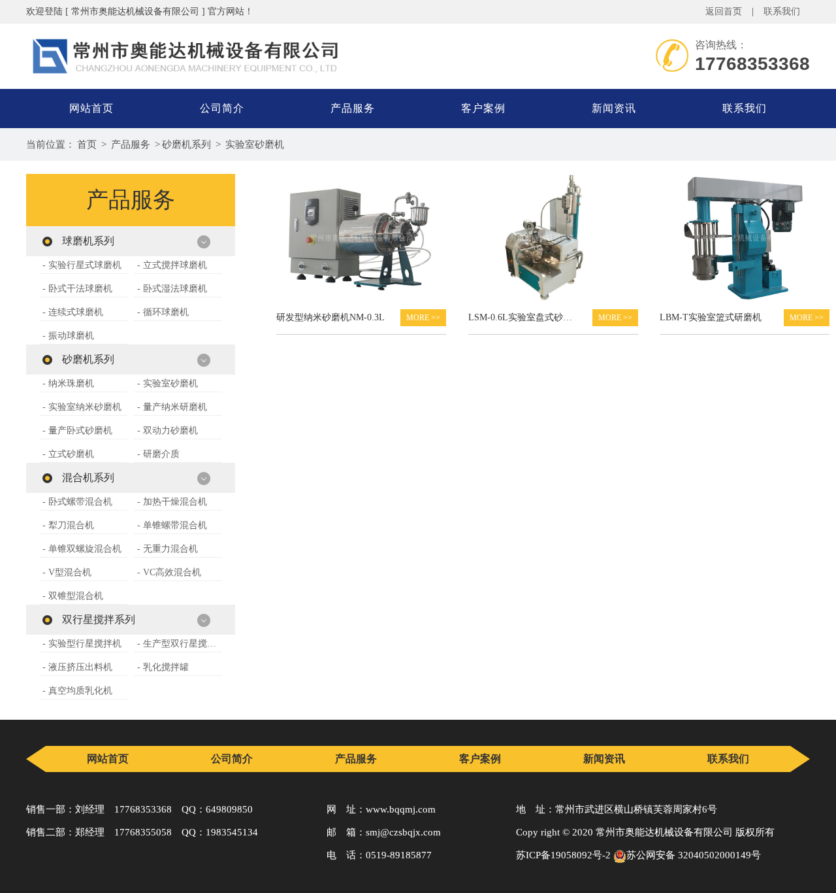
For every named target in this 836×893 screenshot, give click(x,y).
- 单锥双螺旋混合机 (81, 549)
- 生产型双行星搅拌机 (179, 644)
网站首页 (91, 108)
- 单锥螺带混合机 (172, 525)
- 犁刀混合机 (68, 525)
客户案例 (483, 108)
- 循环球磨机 (163, 312)
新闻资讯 (614, 108)
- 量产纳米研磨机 (172, 407)
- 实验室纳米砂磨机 (81, 407)
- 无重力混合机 (167, 549)
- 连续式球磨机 (72, 312)
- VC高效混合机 (169, 572)
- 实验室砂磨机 (167, 383)
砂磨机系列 (186, 144)
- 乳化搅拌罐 (163, 667)
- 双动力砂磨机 (167, 430)
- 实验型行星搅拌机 (81, 644)
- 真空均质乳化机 (77, 691)
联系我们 (782, 11)
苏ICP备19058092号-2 (563, 855)
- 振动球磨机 (68, 336)
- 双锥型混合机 (72, 596)
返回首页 (723, 11)
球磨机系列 (88, 240)
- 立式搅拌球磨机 (172, 265)
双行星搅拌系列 (98, 619)
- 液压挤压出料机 (77, 667)
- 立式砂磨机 (68, 454)
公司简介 (222, 108)
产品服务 (352, 108)
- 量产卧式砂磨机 (77, 430)
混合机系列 (88, 477)
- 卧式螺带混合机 (77, 502)
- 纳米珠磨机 (68, 383)
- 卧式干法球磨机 (77, 289)
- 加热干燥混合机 (172, 502)
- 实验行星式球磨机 (81, 265)
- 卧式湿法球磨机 (172, 289)
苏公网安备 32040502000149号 (693, 855)
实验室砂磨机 (254, 144)
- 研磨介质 (158, 454)
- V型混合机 (66, 572)
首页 (87, 144)
